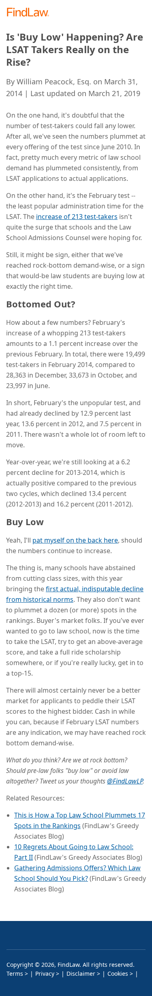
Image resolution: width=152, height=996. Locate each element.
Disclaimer (80, 973)
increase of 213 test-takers (77, 216)
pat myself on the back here (75, 540)
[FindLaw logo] (30, 12)
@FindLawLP (125, 781)
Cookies (117, 973)
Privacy (44, 973)
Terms (14, 973)
